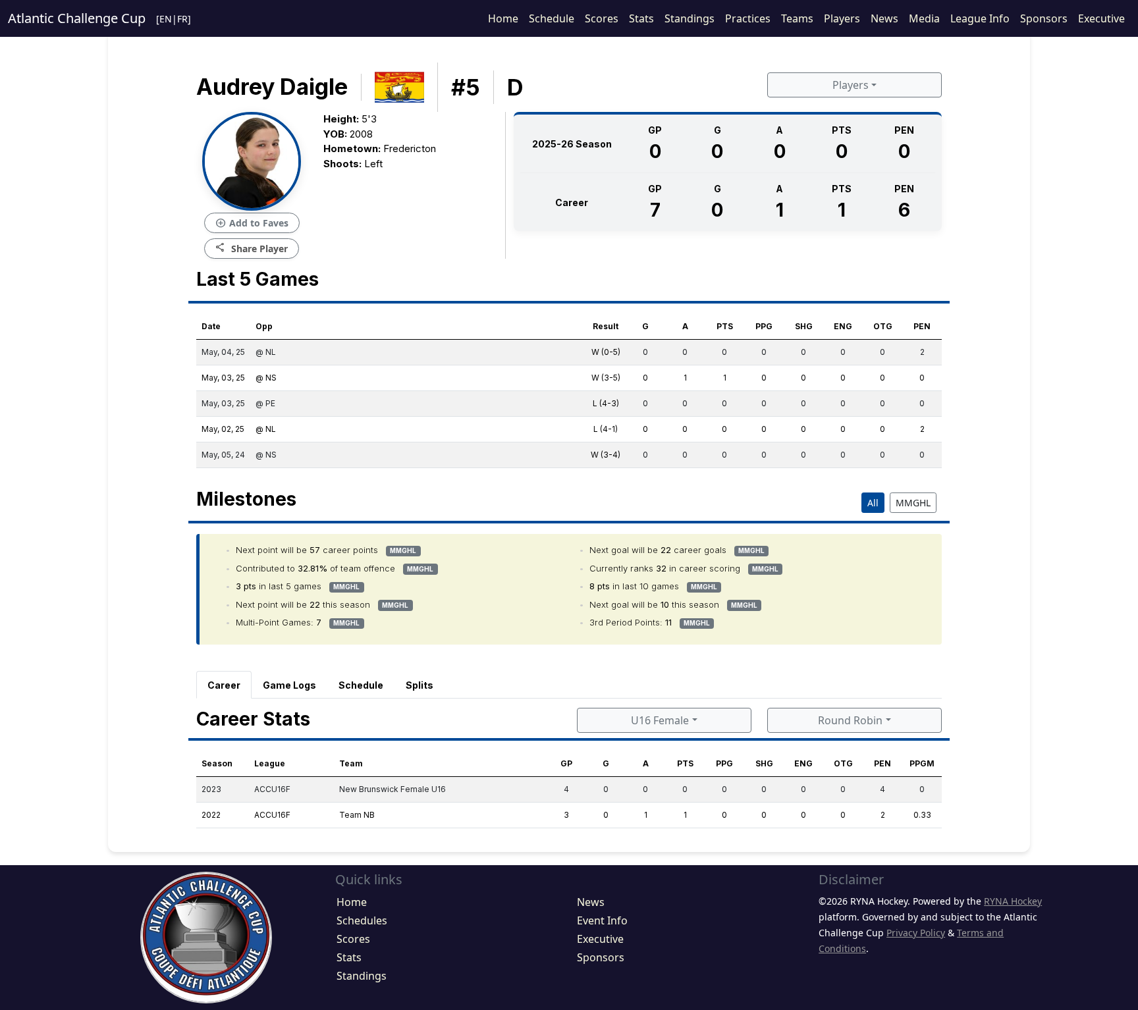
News (884, 18)
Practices (748, 18)
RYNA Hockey (1013, 901)
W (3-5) (605, 378)
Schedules (362, 920)
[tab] (224, 685)
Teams (797, 18)
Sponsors (1044, 18)
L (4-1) (605, 429)
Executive (1101, 18)
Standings (689, 18)
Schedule (551, 18)
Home (503, 18)
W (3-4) (605, 455)
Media (924, 18)
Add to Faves (251, 223)
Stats (641, 18)
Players (842, 18)
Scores (601, 18)
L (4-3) (606, 403)
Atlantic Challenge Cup (77, 18)
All (873, 502)
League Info (980, 18)
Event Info (602, 920)
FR (182, 19)
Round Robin (850, 720)
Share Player (251, 248)
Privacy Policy (915, 932)
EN (165, 19)
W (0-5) (605, 352)
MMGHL (913, 502)
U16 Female (660, 720)
